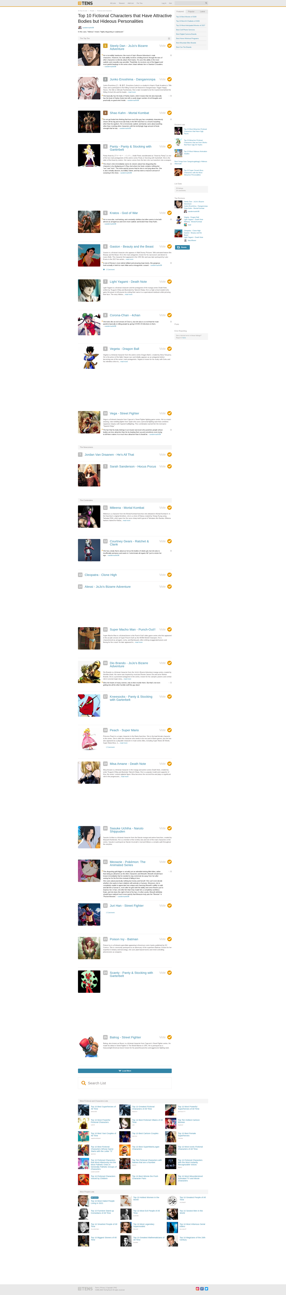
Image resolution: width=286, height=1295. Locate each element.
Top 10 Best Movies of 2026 (186, 17)
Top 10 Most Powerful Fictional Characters (100, 1121)
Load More (125, 1071)
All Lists (113, 3)
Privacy (102, 1288)
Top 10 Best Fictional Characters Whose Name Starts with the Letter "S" (102, 1149)
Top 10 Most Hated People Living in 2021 (103, 1202)
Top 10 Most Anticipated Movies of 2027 (190, 25)
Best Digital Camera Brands (186, 34)
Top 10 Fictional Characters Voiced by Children (103, 1177)
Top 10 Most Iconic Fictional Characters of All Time (190, 1148)
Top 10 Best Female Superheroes (187, 1134)
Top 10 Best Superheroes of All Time (103, 1108)
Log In (164, 3)
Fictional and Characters (104, 11)
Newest (122, 3)
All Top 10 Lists (82, 11)
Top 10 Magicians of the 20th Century (192, 1238)
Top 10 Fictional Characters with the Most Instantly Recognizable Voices (190, 1162)
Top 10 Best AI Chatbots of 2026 (188, 21)
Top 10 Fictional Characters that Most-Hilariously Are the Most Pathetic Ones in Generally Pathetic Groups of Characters (104, 1164)
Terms (97, 1288)
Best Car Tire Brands (183, 47)
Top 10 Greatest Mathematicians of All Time (148, 1238)
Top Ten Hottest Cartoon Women (189, 1121)
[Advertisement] (125, 192)
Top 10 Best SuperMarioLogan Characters (145, 1148)
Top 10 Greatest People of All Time (193, 1198)
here (184, 338)
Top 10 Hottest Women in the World (146, 1198)
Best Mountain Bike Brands (186, 43)
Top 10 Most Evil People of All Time (146, 1212)
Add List (131, 3)
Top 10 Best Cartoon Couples (145, 1133)
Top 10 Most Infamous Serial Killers (192, 1225)
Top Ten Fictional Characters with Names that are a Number (147, 1161)
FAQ (115, 1288)
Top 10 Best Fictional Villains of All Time (147, 1121)
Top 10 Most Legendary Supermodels (143, 1225)
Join (170, 3)
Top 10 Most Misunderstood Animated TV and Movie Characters (190, 1178)
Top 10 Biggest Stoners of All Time (104, 1238)
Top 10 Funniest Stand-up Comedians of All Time (102, 1212)
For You (139, 3)
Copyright (109, 1288)
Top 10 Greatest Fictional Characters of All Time (143, 1108)
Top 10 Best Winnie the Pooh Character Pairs (145, 1177)
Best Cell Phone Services (185, 30)
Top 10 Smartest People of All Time (104, 1225)
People (92, 11)
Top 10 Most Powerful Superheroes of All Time (188, 1108)
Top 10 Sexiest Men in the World (191, 1212)
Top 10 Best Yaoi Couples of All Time (103, 1134)
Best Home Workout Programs (187, 38)
